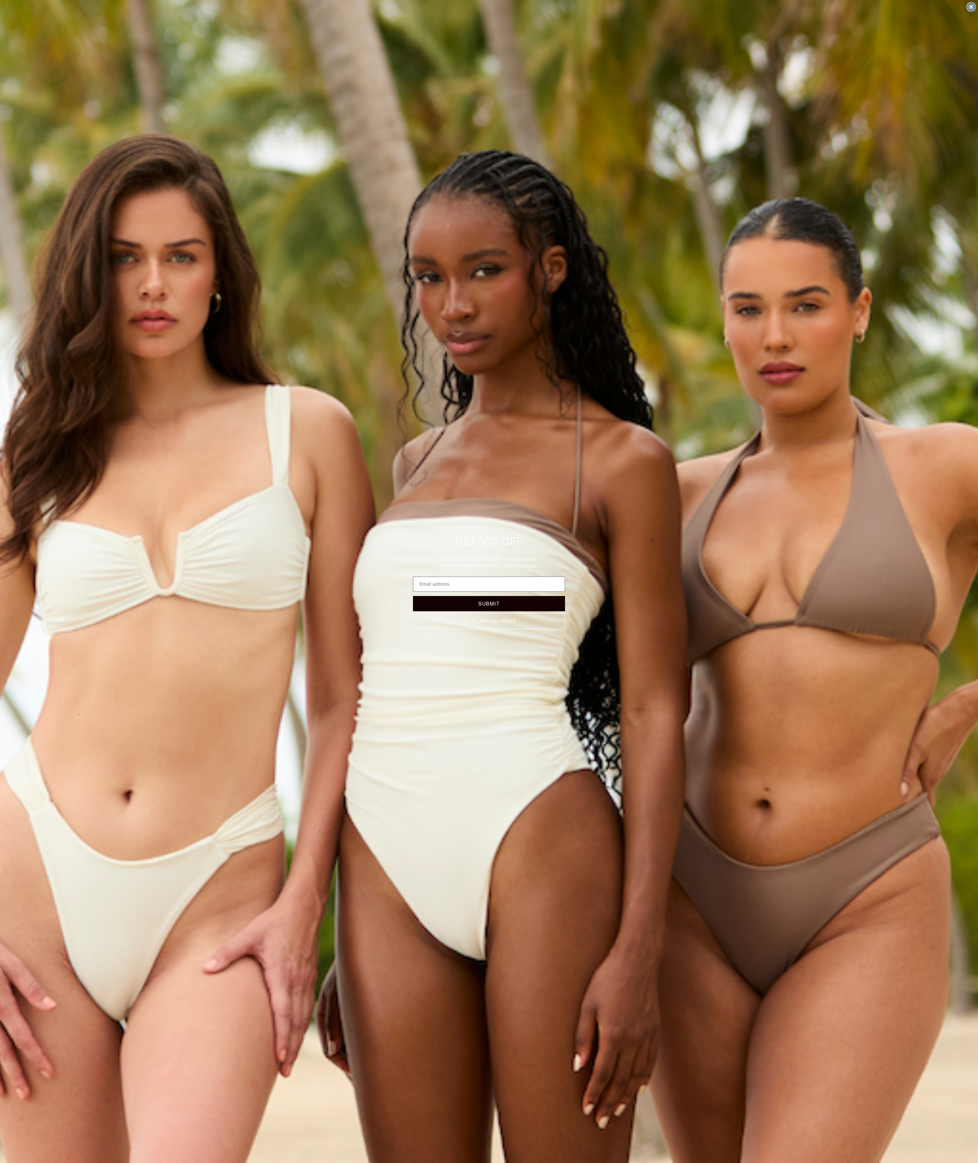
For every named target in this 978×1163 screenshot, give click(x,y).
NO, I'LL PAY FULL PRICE (489, 621)
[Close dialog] (971, 7)
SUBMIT (489, 603)
